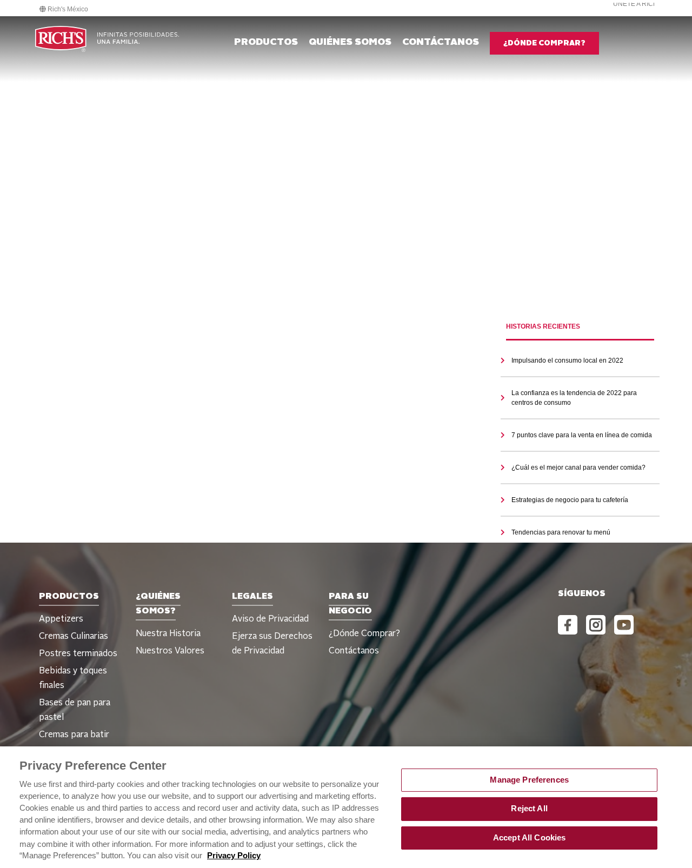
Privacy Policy (234, 855)
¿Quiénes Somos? (158, 604)
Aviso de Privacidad (270, 619)
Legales (252, 596)
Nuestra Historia (168, 634)
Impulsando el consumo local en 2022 (567, 360)
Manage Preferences (529, 780)
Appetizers (61, 619)
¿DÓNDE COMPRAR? (544, 43)
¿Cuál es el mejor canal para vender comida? (578, 467)
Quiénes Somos (350, 42)
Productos (266, 42)
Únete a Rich (635, 4)
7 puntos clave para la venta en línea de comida (581, 435)
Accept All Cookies (529, 837)
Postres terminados (78, 654)
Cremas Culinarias (73, 636)
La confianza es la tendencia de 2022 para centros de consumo (574, 397)
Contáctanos (354, 651)
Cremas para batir (74, 735)
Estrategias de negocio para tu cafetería (569, 500)
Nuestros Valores (170, 651)
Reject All (529, 808)
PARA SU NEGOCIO (350, 604)
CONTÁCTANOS (440, 42)
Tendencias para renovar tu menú (560, 532)
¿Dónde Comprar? (364, 634)
